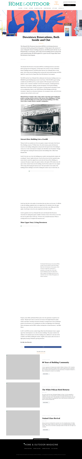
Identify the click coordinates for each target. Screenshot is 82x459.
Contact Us (61, 8)
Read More (45, 373)
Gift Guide (54, 8)
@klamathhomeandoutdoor (40, 439)
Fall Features (54, 448)
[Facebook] (39, 451)
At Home (25, 8)
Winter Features (28, 448)
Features (20, 8)
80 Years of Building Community (55, 362)
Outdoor (31, 8)
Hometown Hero (47, 8)
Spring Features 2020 (55, 415)
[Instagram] (41, 451)
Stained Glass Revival (51, 418)
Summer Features (45, 34)
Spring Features (37, 448)
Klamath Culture (38, 8)
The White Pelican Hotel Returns (55, 390)
